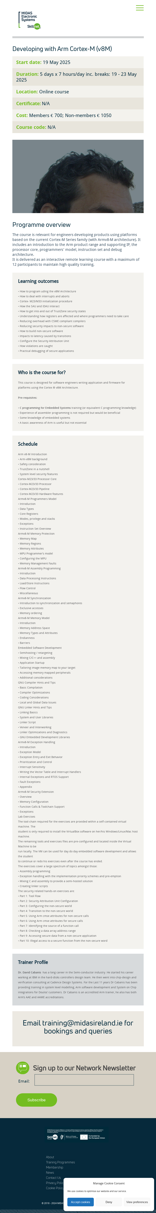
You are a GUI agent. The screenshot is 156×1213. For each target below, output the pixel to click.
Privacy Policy (55, 1183)
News (50, 1172)
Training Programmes (60, 1162)
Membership (54, 1167)
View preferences (137, 1202)
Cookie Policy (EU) (58, 1188)
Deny (109, 1202)
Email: (24, 1081)
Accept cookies (80, 1202)
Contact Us (53, 1177)
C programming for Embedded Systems (45, 408)
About (50, 1157)
